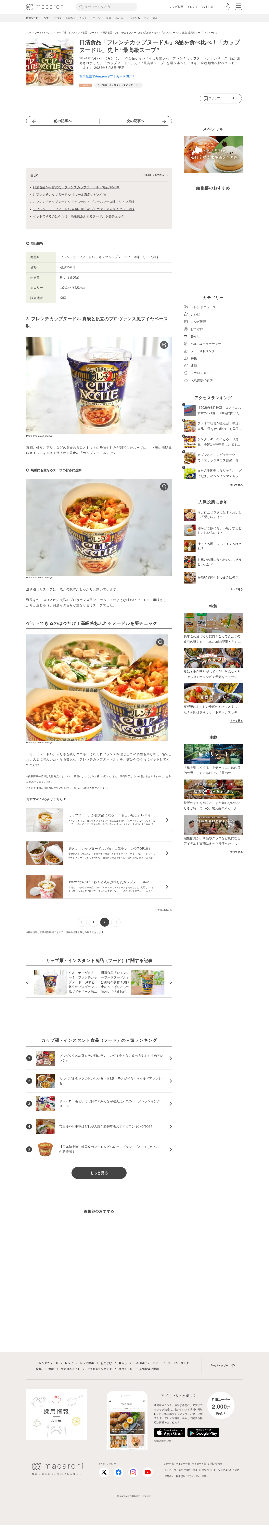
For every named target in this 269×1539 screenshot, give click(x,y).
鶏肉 (155, 18)
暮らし (123, 1363)
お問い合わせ (215, 1463)
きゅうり (84, 18)
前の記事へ (63, 121)
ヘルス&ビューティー (147, 1363)
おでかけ (106, 1363)
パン (146, 18)
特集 (39, 1369)
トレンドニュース (47, 1363)
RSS (194, 1469)
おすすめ (207, 6)
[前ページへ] (82, 922)
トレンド (192, 6)
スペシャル (126, 1369)
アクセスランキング (99, 1369)
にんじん (119, 18)
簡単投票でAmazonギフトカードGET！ (107, 76)
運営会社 (169, 1476)
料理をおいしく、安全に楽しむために (219, 1470)
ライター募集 (199, 1463)
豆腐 (108, 18)
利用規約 (180, 1476)
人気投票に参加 (149, 1369)
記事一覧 (169, 1463)
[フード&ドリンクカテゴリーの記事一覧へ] (85, 85)
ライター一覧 (183, 1463)
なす (46, 18)
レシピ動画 (176, 6)
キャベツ (97, 18)
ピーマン (57, 18)
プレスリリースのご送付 (177, 1470)
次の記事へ (135, 121)
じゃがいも (134, 18)
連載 (51, 1369)
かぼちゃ (70, 18)
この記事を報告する (163, 910)
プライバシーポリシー (199, 1476)
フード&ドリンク (178, 1363)
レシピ (69, 1363)
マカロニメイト (70, 1369)
